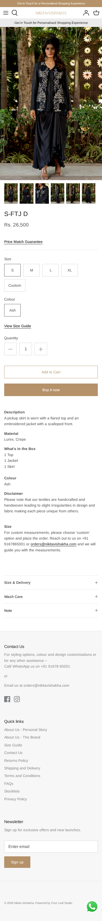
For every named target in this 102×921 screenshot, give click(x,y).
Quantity (11, 338)
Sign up (17, 862)
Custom (14, 285)
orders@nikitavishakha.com (53, 544)
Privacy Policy (15, 799)
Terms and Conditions (22, 776)
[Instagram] (17, 699)
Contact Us (13, 753)
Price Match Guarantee (23, 242)
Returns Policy (16, 760)
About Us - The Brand (22, 737)
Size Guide (13, 745)
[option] (51, 103)
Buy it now (51, 390)
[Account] (84, 13)
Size (7, 259)
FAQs (8, 783)
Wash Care (13, 597)
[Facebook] (7, 699)
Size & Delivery (17, 582)
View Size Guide (17, 326)
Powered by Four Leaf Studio (53, 903)
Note (8, 610)
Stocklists (12, 791)
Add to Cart (51, 372)
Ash (12, 310)
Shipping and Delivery (22, 768)
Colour (9, 299)
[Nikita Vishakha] (51, 13)
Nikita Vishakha (24, 903)
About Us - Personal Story (25, 730)
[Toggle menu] (6, 13)
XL (69, 270)
